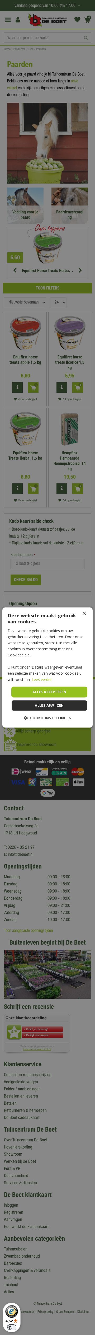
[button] (48, 718)
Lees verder (42, 679)
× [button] (84, 613)
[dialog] (47, 667)
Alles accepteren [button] (49, 691)
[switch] (11, 1327)
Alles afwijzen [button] (49, 705)
